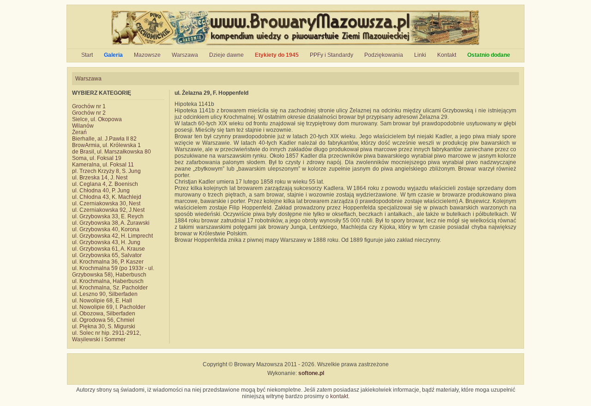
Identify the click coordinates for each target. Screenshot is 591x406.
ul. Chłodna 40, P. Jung (101, 190)
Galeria (113, 55)
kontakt (339, 396)
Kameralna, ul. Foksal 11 (103, 164)
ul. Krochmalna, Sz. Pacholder (110, 287)
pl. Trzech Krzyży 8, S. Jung (106, 171)
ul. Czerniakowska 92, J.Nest (108, 210)
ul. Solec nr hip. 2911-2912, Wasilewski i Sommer (106, 336)
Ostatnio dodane (488, 55)
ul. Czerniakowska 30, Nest (106, 203)
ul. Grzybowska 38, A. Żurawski (111, 223)
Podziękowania (383, 55)
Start (87, 55)
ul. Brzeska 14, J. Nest (99, 177)
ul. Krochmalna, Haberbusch (108, 281)
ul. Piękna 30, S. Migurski (103, 326)
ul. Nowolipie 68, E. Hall (102, 300)
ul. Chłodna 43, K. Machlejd (106, 197)
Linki (420, 55)
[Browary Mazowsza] (295, 45)
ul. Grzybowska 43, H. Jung (106, 242)
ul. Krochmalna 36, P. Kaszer (108, 261)
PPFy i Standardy (331, 55)
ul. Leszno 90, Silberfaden (105, 294)
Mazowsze (147, 55)
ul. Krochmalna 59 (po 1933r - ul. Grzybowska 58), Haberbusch (113, 271)
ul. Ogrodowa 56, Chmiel (103, 320)
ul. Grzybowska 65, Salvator (107, 255)
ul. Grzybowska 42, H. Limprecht (112, 236)
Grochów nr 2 (89, 113)
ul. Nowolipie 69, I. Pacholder (108, 307)
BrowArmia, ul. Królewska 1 (106, 145)
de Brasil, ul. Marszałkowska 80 (111, 151)
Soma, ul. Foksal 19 (96, 158)
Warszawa (185, 55)
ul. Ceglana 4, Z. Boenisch (105, 184)
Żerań (79, 132)
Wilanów (83, 126)
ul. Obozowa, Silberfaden (103, 313)
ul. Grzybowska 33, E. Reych (108, 216)
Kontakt (446, 55)
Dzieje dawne (226, 55)
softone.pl (311, 373)
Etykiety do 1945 (277, 55)
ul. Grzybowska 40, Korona (105, 229)
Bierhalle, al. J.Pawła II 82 (104, 138)
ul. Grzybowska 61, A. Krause (108, 249)
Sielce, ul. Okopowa (97, 119)
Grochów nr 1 (89, 106)
